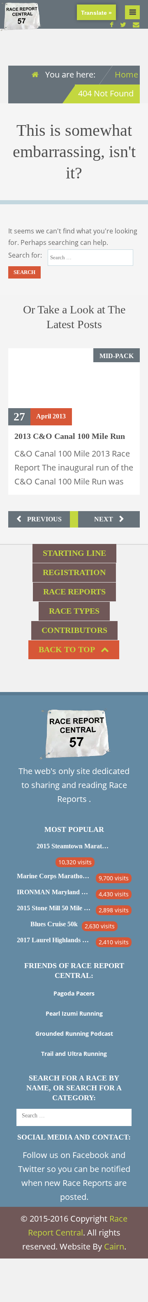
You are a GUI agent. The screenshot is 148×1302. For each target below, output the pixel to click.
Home (126, 74)
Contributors (74, 630)
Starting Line (74, 552)
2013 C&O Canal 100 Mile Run (69, 436)
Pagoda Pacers (74, 993)
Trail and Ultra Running (74, 1054)
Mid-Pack (116, 355)
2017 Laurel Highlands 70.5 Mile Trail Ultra (54, 940)
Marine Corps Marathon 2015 (54, 876)
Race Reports (74, 591)
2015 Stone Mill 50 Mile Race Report (54, 908)
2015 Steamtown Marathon (74, 846)
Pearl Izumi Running (74, 1013)
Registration (74, 572)
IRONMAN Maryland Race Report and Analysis (54, 892)
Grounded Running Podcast (74, 1033)
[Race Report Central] (20, 26)
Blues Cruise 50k (54, 924)
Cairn (114, 1246)
